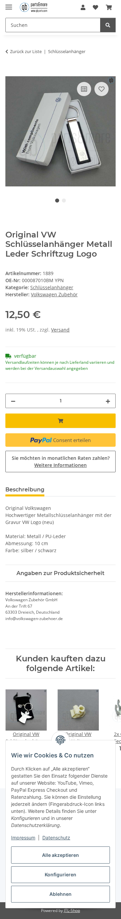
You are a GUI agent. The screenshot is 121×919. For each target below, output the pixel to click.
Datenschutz (56, 837)
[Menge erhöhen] (107, 401)
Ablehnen (60, 894)
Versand (60, 329)
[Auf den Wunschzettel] (101, 89)
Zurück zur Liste (26, 51)
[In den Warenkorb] (10, 72)
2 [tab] (64, 201)
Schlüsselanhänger (51, 287)
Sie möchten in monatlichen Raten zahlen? (61, 461)
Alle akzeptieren (60, 855)
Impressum (23, 837)
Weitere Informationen (60, 465)
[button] (83, 7)
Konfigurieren (60, 874)
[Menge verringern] (13, 401)
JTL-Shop (72, 910)
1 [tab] (57, 201)
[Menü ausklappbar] (8, 4)
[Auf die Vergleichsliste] (84, 89)
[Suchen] (108, 25)
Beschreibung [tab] (24, 489)
